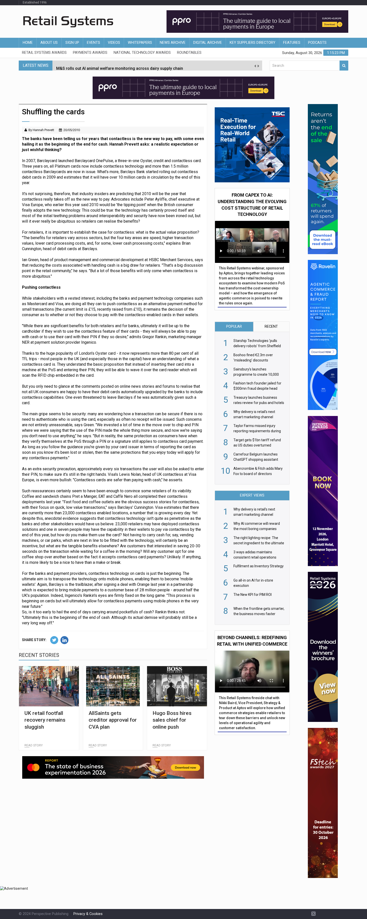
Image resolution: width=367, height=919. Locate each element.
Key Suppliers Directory (252, 43)
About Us (49, 43)
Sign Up (72, 43)
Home (28, 43)
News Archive (172, 43)
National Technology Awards (142, 53)
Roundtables (189, 53)
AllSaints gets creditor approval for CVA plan (113, 720)
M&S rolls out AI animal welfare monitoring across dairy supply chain (119, 65)
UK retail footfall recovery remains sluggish (44, 720)
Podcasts (317, 43)
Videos (114, 43)
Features (291, 43)
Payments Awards (90, 53)
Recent (271, 326)
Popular (234, 326)
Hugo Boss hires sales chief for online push (172, 720)
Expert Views (252, 495)
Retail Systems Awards (44, 53)
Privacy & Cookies (88, 914)
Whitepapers (140, 43)
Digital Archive (207, 43)
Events (93, 43)
